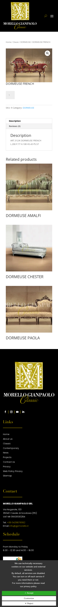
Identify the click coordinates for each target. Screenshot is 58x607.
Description (15, 120)
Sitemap (7, 475)
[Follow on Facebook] (5, 411)
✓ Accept (29, 593)
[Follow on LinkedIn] (23, 411)
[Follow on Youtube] (17, 411)
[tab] (29, 121)
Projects (7, 457)
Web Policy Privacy (13, 471)
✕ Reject (29, 603)
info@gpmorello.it (19, 525)
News (5, 452)
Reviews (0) (15, 126)
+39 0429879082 (16, 522)
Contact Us (9, 461)
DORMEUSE (25, 42)
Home (8, 42)
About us (7, 438)
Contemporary (11, 448)
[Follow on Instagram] (11, 411)
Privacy (7, 466)
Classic (16, 42)
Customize (29, 598)
